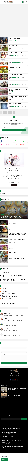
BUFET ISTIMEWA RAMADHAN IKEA (16, 258)
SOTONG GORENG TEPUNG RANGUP (17, 239)
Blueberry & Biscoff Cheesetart (8, 293)
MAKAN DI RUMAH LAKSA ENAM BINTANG (9, 280)
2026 (3, 271)
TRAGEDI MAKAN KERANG (6, 278)
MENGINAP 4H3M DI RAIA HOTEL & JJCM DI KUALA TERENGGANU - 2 (17, 395)
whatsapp (22, 141)
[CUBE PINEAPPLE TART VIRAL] (4, 247)
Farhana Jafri (4, 295)
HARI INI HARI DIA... (13, 45)
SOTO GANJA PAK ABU (14, 67)
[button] (23, 2)
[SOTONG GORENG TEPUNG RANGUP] (4, 241)
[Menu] (2, 2)
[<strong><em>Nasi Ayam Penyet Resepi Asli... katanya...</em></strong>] (4, 222)
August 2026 (5, 272)
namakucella (4, 288)
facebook (8, 141)
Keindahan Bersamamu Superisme (9, 303)
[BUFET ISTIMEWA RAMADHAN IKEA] (4, 260)
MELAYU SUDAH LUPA (14, 38)
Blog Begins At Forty (6, 298)
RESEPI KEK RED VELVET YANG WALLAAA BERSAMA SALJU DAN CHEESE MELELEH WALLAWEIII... (17, 234)
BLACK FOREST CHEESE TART (16, 81)
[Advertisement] (14, 20)
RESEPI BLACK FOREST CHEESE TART (18, 74)
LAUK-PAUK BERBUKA (13, 252)
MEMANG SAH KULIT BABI (15, 103)
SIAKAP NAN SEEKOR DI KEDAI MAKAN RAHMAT (18, 90)
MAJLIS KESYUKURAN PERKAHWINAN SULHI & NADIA (12, 274)
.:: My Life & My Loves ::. (7, 291)
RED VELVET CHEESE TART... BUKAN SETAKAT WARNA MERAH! (17, 53)
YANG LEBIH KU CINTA (14, 60)
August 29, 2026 (5, 299)
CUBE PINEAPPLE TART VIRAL (15, 245)
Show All (3, 305)
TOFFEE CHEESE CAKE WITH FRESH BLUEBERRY (17, 97)
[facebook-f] (10, 380)
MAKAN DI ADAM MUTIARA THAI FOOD (10, 432)
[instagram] (17, 380)
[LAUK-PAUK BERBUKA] (4, 254)
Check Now (3, 456)
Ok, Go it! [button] (4, 459)
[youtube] (15, 380)
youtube (22, 144)
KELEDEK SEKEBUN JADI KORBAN (9, 289)
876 (10, 112)
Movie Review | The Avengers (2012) (10, 296)
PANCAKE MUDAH (12, 227)
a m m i (3, 302)
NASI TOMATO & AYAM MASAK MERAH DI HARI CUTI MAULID (13, 279)
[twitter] (13, 380)
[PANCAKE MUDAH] (4, 229)
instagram (8, 144)
